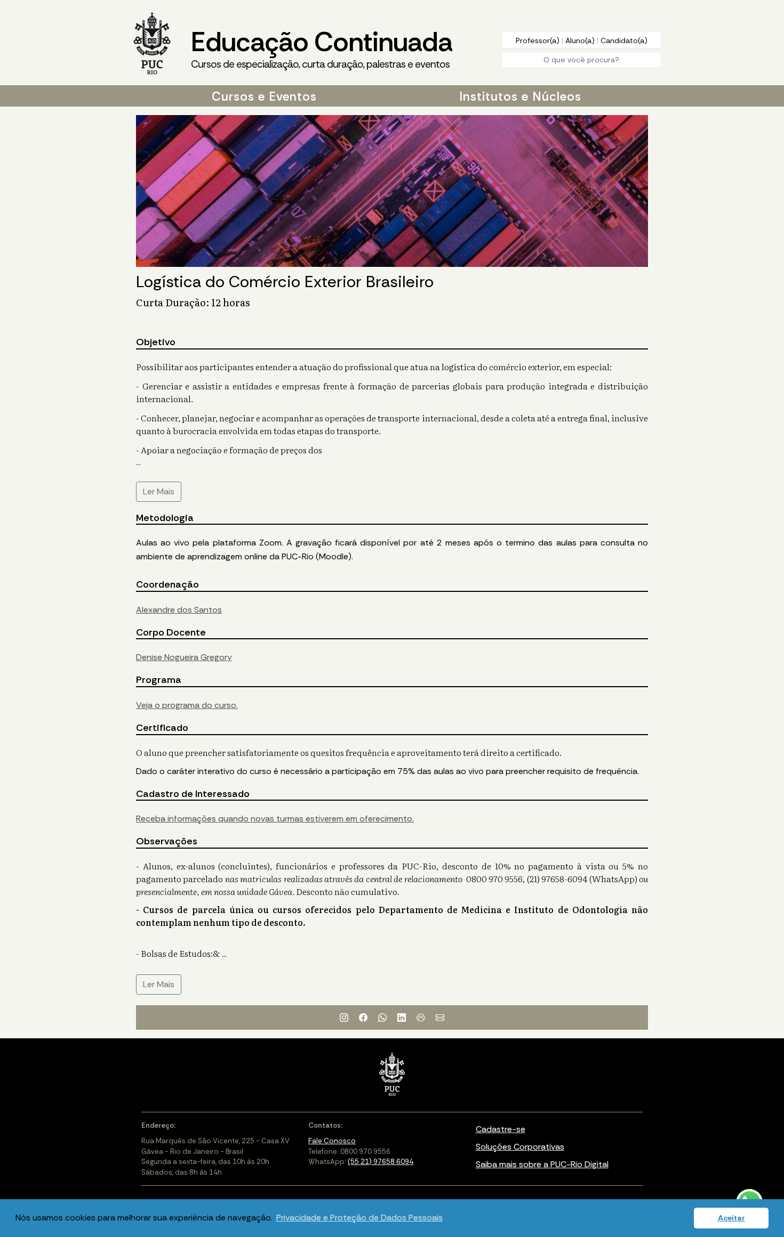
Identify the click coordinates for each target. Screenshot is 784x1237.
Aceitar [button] (731, 1218)
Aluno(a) (581, 40)
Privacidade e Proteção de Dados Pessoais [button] (359, 1217)
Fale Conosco (332, 1140)
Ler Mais (158, 491)
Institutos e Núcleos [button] (520, 96)
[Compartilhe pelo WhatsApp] (382, 1017)
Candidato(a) (624, 40)
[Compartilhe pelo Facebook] (363, 1017)
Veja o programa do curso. (187, 705)
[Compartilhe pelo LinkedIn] (401, 1017)
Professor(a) (539, 40)
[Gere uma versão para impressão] (421, 1017)
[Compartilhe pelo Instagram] (344, 1017)
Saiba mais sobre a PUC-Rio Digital (542, 1164)
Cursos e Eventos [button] (264, 96)
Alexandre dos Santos (179, 609)
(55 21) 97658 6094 (380, 1161)
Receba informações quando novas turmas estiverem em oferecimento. (275, 818)
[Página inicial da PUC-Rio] (152, 44)
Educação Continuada (321, 48)
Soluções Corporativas (520, 1146)
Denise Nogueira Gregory (184, 657)
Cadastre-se (500, 1129)
